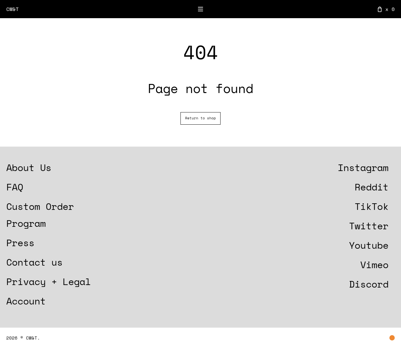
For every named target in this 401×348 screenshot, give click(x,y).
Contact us (34, 262)
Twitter (368, 226)
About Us (28, 167)
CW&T (12, 9)
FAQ (14, 187)
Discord (368, 284)
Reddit (371, 187)
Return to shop (200, 118)
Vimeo (374, 264)
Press (20, 243)
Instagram (363, 167)
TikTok (371, 206)
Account (26, 301)
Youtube (368, 245)
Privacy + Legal (48, 281)
